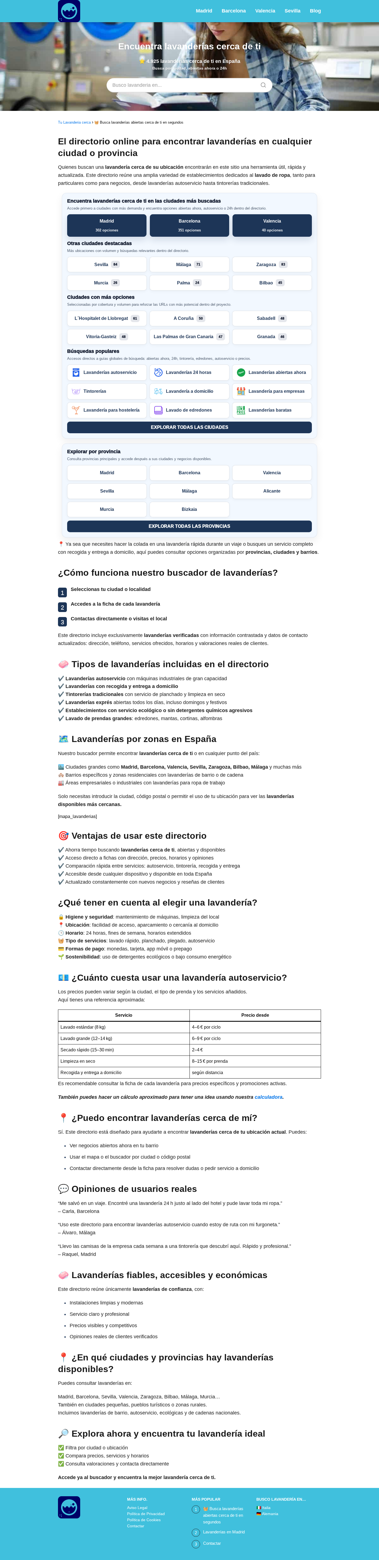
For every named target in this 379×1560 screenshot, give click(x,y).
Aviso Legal (137, 1507)
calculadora (268, 1097)
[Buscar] (261, 83)
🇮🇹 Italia (263, 1507)
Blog (315, 11)
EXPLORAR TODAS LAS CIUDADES (189, 427)
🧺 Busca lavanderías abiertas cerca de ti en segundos (223, 1515)
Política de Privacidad (146, 1513)
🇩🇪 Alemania (267, 1513)
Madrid (204, 11)
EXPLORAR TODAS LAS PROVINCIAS (189, 526)
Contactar (135, 1526)
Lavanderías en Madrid (224, 1532)
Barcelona (234, 11)
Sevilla (292, 11)
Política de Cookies (144, 1520)
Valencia (265, 11)
